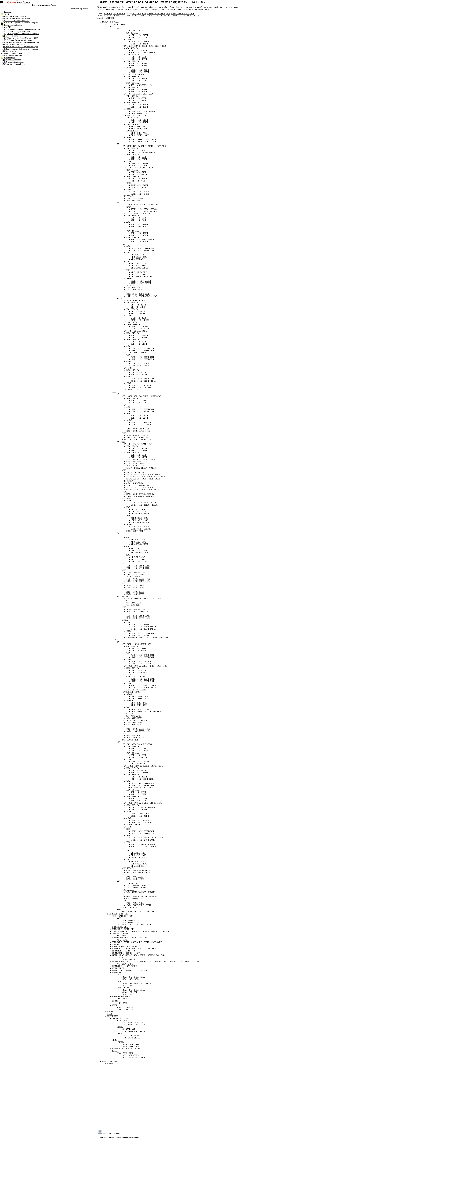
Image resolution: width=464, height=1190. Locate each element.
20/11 (175, 16)
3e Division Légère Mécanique (18, 31)
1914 (106, 14)
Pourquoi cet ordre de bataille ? (17, 21)
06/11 (109, 16)
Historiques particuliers (13, 25)
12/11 (137, 16)
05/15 (134, 14)
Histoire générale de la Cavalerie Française (21, 49)
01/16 (173, 14)
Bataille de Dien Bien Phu (15, 45)
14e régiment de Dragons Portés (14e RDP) (22, 42)
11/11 (132, 16)
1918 (123, 14)
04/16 (187, 14)
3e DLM (8, 27)
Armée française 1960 (13, 55)
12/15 (168, 14)
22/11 (184, 16)
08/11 (118, 16)
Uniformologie (9, 58)
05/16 (192, 14)
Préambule (8, 12)
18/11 (165, 16)
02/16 (177, 14)
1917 (119, 14)
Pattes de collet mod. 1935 (15, 64)
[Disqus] (280, 1097)
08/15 (149, 14)
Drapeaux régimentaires (14, 62)
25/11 (198, 16)
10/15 (158, 14)
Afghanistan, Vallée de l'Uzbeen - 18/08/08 (23, 38)
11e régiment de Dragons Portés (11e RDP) (23, 29)
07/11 (114, 16)
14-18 (6, 14)
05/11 (104, 16)
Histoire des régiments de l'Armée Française (21, 23)
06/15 (139, 14)
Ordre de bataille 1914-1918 (16, 16)
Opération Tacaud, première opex (19, 40)
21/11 (179, 16)
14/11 (146, 16)
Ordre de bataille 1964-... (13, 53)
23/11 (189, 16)
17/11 (161, 16)
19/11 (170, 16)
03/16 (182, 14)
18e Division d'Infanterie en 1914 (18, 18)
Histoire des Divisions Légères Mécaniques (21, 47)
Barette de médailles (13, 60)
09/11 (123, 16)
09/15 (153, 14)
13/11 (142, 16)
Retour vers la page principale (79, 9)
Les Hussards (10, 51)
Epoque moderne (11, 36)
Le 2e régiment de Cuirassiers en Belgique (23, 34)
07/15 (144, 14)
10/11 (128, 16)
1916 (114, 14)
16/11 (156, 16)
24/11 (194, 16)
